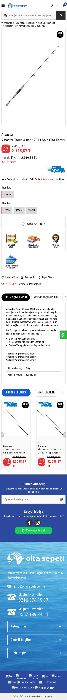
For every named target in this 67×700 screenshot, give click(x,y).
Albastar (7, 134)
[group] (33, 77)
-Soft (16, 696)
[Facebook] (29, 522)
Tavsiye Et (29, 277)
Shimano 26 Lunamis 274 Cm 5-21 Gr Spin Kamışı (49, 451)
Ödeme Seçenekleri (46, 297)
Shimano (7, 446)
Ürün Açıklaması (15, 297)
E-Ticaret (24, 696)
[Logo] (35, 559)
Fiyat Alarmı (48, 277)
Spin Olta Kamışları (46, 23)
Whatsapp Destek (35, 530)
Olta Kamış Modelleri (25, 23)
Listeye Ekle (11, 277)
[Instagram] (37, 522)
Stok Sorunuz (36, 224)
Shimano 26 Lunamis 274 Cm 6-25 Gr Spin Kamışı (15, 451)
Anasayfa (8, 23)
